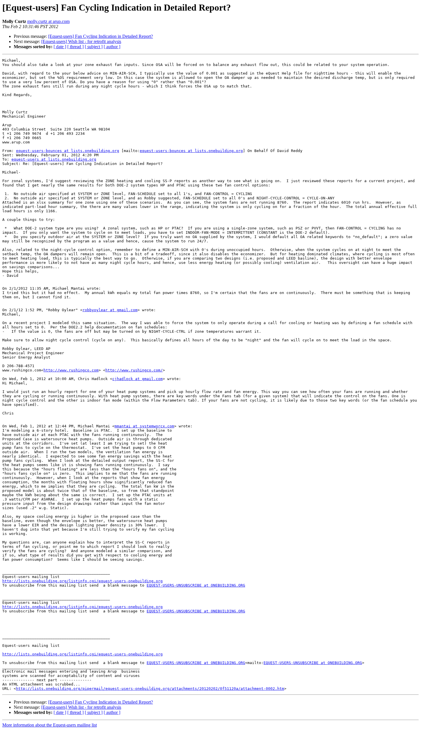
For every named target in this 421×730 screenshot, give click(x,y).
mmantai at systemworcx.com (144, 426)
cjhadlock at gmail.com (137, 379)
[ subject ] (94, 46)
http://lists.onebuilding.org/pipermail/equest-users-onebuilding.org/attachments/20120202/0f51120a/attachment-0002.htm (150, 688)
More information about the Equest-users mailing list (49, 725)
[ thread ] (75, 46)
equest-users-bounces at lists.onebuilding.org (67, 151)
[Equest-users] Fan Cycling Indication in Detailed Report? (100, 36)
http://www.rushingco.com (71, 370)
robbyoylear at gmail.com (109, 310)
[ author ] (112, 46)
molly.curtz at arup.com (48, 21)
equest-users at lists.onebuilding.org (53, 159)
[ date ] (60, 46)
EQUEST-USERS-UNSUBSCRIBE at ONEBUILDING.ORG (196, 585)
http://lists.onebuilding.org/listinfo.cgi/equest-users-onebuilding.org (82, 581)
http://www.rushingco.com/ (134, 370)
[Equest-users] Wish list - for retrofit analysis (81, 41)
